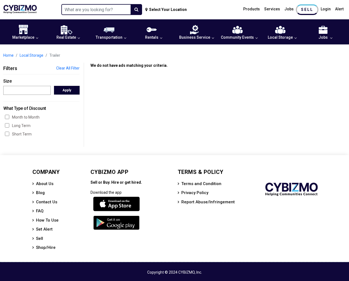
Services (272, 9)
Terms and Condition (201, 183)
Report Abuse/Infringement (208, 202)
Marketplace (23, 37)
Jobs (289, 9)
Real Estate (66, 37)
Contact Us (46, 202)
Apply (66, 90)
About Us (44, 183)
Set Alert (44, 229)
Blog (40, 192)
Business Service (194, 37)
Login (326, 9)
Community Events (237, 37)
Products (251, 9)
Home (8, 55)
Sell (307, 9)
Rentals (151, 37)
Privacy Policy (194, 192)
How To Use (47, 220)
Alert (339, 9)
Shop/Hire (46, 247)
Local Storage (280, 37)
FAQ (40, 211)
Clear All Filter (68, 68)
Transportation (109, 37)
